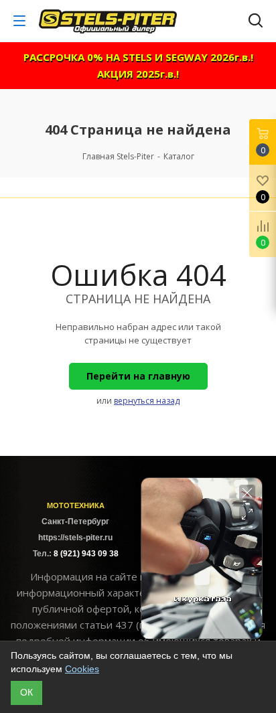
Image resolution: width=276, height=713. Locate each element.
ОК (26, 692)
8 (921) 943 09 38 (86, 553)
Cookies (82, 668)
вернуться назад (147, 400)
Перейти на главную (138, 376)
